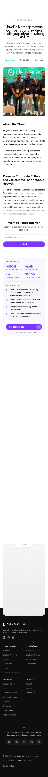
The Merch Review (10, 697)
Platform (6, 659)
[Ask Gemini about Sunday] (17, 742)
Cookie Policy (8, 766)
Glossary (6, 701)
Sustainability (31, 664)
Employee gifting (9, 715)
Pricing (5, 668)
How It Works (31, 650)
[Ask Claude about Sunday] (9, 742)
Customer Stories (33, 655)
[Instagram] (13, 637)
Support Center (9, 684)
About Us (29, 684)
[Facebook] (8, 637)
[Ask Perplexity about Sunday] (39, 742)
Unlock (24, 244)
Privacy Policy (8, 760)
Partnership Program (11, 672)
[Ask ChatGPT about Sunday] (31, 742)
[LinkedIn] (4, 637)
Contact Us (30, 693)
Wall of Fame (31, 659)
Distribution (7, 664)
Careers (29, 688)
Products (6, 650)
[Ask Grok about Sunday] (24, 742)
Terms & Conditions (25, 760)
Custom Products (10, 655)
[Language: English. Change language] (25, 624)
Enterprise (7, 706)
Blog (5, 688)
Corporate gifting (9, 710)
